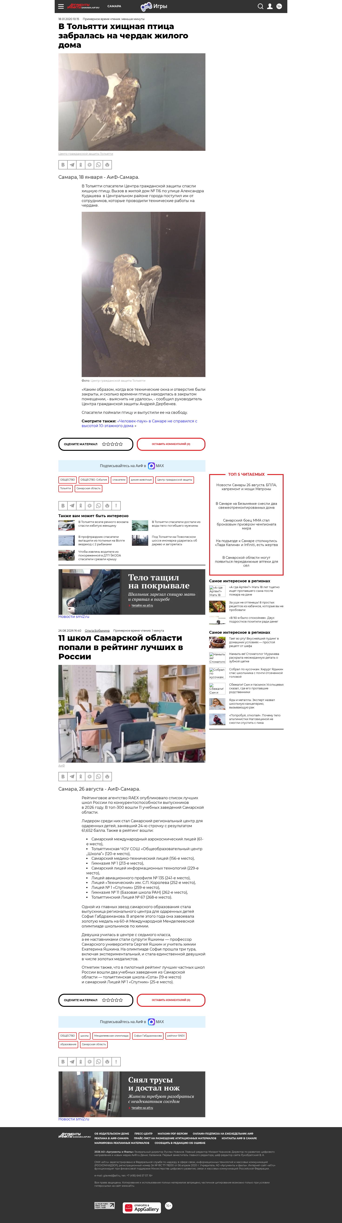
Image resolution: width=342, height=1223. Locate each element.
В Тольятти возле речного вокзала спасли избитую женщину (103, 523)
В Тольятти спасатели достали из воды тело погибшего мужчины (176, 523)
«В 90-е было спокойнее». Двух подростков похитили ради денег (253, 619)
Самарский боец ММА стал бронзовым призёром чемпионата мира (246, 524)
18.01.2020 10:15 (68, 19)
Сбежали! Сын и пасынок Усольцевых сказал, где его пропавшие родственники (256, 688)
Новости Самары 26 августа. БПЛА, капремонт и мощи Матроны (246, 487)
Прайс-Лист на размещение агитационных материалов (175, 1138)
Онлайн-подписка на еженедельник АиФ (223, 1133)
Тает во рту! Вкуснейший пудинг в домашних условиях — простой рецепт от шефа (254, 642)
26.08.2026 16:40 (69, 630)
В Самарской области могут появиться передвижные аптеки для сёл (246, 562)
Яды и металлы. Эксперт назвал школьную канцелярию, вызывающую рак (252, 703)
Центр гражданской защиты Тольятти (85, 153)
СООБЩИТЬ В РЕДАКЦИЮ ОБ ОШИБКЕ (180, 1143)
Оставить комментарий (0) (171, 444)
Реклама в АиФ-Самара (111, 1138)
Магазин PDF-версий (173, 1133)
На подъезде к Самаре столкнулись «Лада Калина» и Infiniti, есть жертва (246, 543)
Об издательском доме (111, 1133)
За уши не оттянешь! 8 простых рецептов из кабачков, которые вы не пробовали (256, 606)
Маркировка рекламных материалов (121, 1143)
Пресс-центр (143, 1133)
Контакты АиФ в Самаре (239, 1138)
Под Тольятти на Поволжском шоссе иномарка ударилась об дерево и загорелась (174, 540)
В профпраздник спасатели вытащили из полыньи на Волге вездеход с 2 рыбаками (101, 540)
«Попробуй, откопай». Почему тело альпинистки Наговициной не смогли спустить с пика (255, 719)
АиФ (61, 765)
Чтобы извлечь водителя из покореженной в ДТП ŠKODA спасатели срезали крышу (99, 555)
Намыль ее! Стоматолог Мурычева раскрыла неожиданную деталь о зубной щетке (254, 657)
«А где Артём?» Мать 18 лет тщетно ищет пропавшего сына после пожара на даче (254, 590)
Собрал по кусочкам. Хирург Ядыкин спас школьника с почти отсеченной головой (256, 672)
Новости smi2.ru (73, 616)
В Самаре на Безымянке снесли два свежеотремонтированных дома (246, 506)
